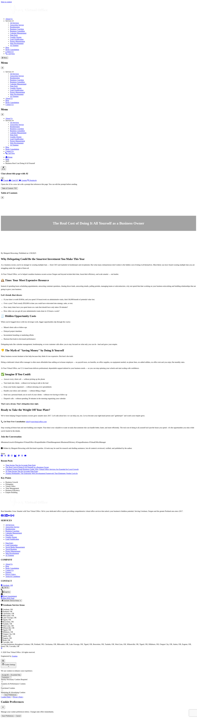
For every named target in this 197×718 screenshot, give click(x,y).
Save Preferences (10, 695)
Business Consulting (17, 31)
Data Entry (14, 35)
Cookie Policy (6, 697)
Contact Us (9, 52)
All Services (14, 23)
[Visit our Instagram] (4, 516)
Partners (8, 572)
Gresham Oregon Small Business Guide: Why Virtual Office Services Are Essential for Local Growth (42, 469)
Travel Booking (11, 549)
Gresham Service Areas (11, 600)
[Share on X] (5, 456)
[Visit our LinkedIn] (6, 516)
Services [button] (8, 72)
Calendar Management (18, 33)
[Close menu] (2, 68)
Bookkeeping (15, 27)
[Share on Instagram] (12, 456)
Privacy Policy (10, 574)
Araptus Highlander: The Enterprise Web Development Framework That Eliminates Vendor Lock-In (41, 473)
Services (8, 21)
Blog (7, 47)
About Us (9, 19)
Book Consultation (12, 50)
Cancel (18, 716)
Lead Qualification (16, 39)
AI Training (14, 45)
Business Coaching (17, 29)
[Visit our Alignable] (13, 516)
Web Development (16, 43)
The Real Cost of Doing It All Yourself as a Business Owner (27, 467)
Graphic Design (15, 37)
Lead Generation (11, 545)
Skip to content (6, 2)
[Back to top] (1, 648)
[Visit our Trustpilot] (9, 516)
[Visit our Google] (11, 516)
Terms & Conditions (12, 576)
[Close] (2, 178)
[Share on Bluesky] (15, 456)
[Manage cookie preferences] (3, 660)
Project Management (17, 41)
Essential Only (16, 675)
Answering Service (17, 25)
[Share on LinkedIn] (8, 456)
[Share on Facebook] (2, 456)
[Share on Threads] (22, 456)
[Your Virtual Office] (25, 15)
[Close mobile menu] (2, 114)
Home (10, 157)
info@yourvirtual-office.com (36, 422)
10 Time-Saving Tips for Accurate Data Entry (21, 471)
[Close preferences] (3, 707)
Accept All (5, 675)
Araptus (14, 656)
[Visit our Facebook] (2, 516)
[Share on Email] (25, 456)
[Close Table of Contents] (2, 197)
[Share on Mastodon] (19, 456)
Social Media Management (15, 547)
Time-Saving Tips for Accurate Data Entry (20, 465)
